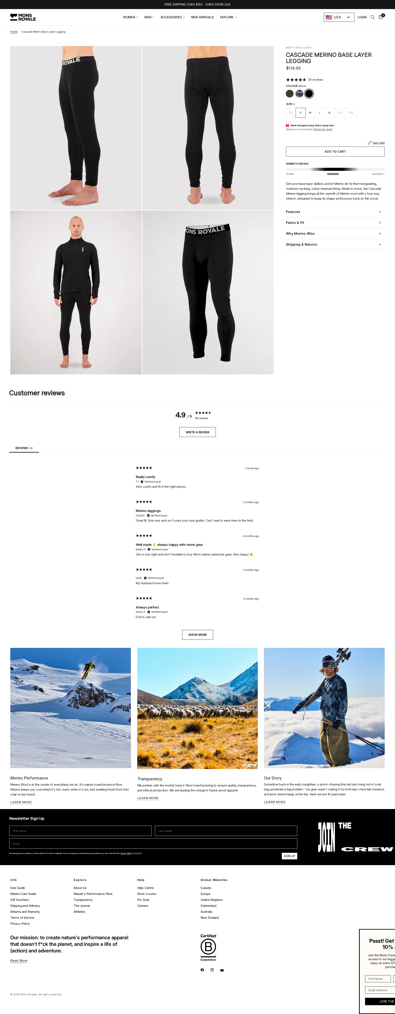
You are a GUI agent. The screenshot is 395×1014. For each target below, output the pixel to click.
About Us (80, 888)
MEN (147, 17)
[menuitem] (130, 17)
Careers (142, 906)
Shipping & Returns (301, 244)
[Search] (373, 17)
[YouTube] (224, 970)
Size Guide (17, 888)
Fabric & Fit (295, 223)
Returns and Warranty (25, 912)
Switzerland (208, 906)
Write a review (197, 432)
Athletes (79, 912)
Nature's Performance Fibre (93, 894)
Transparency (83, 900)
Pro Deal (143, 900)
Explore (80, 879)
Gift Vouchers (19, 900)
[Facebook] (205, 969)
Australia (206, 912)
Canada (206, 888)
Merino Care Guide (23, 894)
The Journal (82, 906)
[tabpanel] (197, 549)
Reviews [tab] (24, 448)
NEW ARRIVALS (202, 17)
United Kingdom (212, 900)
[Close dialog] (391, 933)
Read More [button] (19, 960)
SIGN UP (289, 856)
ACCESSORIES (171, 17)
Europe (205, 894)
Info (13, 879)
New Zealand (210, 918)
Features (293, 212)
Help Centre (145, 888)
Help (141, 879)
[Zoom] (133, 55)
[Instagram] (215, 969)
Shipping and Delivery (25, 906)
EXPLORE (227, 17)
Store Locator (146, 894)
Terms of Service (22, 918)
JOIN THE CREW (362, 1001)
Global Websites (214, 879)
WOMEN (129, 17)
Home (13, 31)
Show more (197, 634)
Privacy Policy (126, 853)
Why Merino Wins (300, 233)
